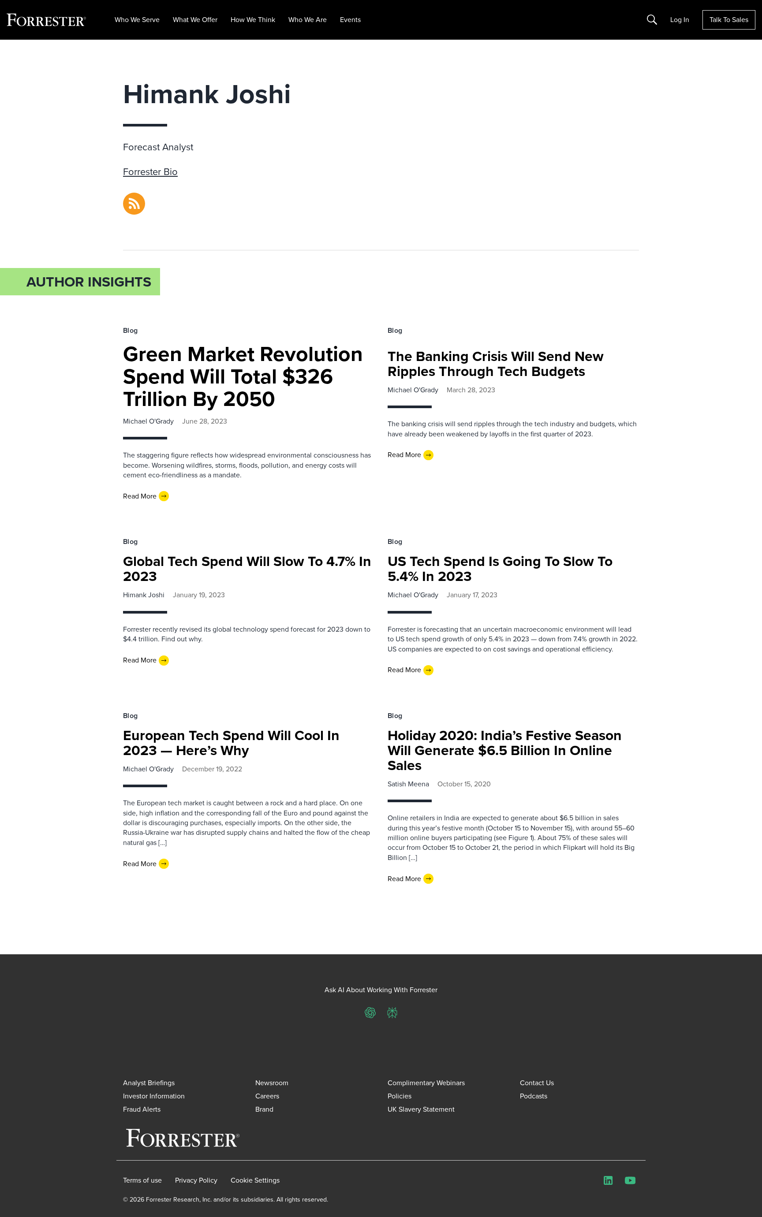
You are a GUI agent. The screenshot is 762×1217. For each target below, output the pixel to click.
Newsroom (271, 1083)
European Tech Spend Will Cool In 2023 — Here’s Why (231, 743)
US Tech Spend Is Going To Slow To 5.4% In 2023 (500, 569)
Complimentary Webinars (426, 1083)
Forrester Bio (150, 171)
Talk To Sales (729, 20)
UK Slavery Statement (421, 1109)
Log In (679, 20)
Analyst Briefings (149, 1083)
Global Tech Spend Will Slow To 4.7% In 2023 (247, 569)
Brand (264, 1109)
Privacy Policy (196, 1180)
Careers (267, 1096)
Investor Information (154, 1096)
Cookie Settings (255, 1180)
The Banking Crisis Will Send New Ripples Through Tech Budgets (496, 364)
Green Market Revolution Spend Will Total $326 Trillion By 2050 (243, 376)
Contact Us (537, 1083)
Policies (399, 1096)
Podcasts (533, 1096)
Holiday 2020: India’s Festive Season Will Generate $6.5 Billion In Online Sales (505, 750)
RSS (129, 197)
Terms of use (142, 1180)
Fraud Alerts (142, 1109)
